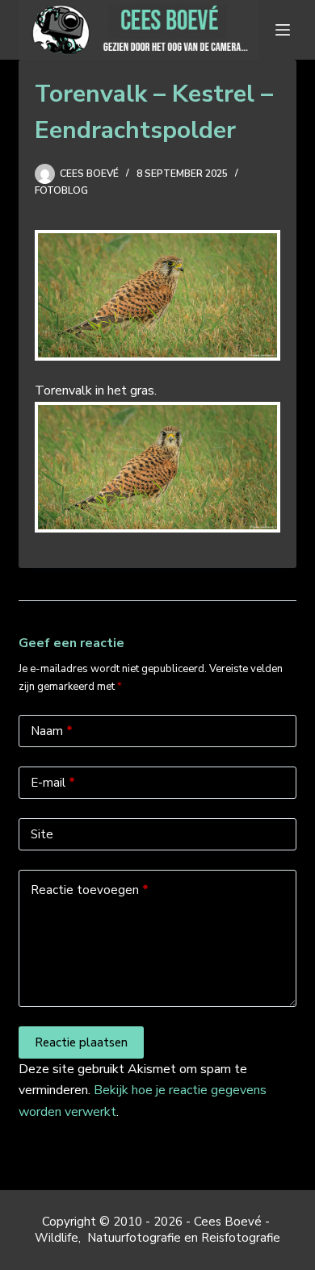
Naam (52, 731)
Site (42, 834)
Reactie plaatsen (81, 1042)
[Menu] (285, 30)
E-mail (53, 783)
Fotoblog (61, 190)
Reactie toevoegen (90, 890)
